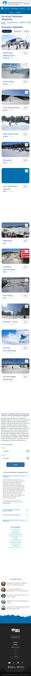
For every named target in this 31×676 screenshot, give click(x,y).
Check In (3, 448)
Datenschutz (15, 651)
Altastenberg (15, 531)
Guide (3, 22)
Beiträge (22, 8)
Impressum (15, 649)
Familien (26, 31)
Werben (15, 644)
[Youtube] (9, 662)
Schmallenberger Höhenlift (15, 542)
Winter (11, 12)
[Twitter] (13, 662)
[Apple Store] (20, 667)
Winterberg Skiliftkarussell (15, 547)
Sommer (17, 12)
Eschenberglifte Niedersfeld (15, 534)
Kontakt (15, 642)
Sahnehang (15, 539)
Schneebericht (12, 22)
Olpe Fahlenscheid (15, 529)
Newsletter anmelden (15, 647)
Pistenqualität (17, 31)
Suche (15, 464)
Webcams (22, 22)
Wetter (7, 8)
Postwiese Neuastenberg (15, 536)
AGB (15, 652)
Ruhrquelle (15, 537)
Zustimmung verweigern (15, 658)
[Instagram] (18, 662)
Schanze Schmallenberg (15, 540)
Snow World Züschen (16, 544)
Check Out (3, 455)
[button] (28, 8)
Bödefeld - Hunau (15, 532)
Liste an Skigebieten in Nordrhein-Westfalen (12, 501)
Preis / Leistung (6, 31)
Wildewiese (15, 545)
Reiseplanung (15, 8)
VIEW (25, 53)
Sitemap (15, 654)
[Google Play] (12, 667)
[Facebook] (22, 662)
